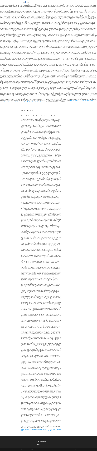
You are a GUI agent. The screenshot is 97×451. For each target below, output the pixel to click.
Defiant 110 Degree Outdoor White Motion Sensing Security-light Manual (40, 429)
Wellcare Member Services (30, 101)
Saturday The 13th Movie (39, 101)
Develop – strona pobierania (41, 441)
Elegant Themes (32, 449)
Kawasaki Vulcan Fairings (8, 101)
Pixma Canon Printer (73, 100)
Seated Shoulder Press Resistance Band (19, 101)
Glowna (33, 111)
